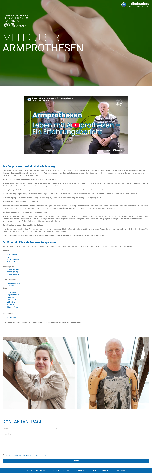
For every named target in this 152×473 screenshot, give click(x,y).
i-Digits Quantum (13, 295)
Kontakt (66, 471)
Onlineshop (79, 471)
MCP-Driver (11, 302)
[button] (39, 373)
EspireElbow (11, 318)
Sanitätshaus (12, 21)
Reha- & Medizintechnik (19, 18)
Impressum (120, 471)
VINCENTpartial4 (13, 274)
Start (29, 471)
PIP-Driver (10, 305)
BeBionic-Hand (12, 262)
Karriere (92, 471)
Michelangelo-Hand (14, 259)
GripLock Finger (12, 307)
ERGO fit (9, 23)
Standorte (54, 471)
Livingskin (10, 297)
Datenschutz (105, 471)
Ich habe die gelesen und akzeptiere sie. (25, 455)
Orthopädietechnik (16, 15)
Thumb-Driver (12, 300)
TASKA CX (10, 286)
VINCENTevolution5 (14, 269)
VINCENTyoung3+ (13, 272)
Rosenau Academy (15, 26)
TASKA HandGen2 (13, 283)
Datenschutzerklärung (20, 455)
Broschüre (41, 471)
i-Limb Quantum (13, 292)
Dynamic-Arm (12, 254)
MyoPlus (10, 257)
